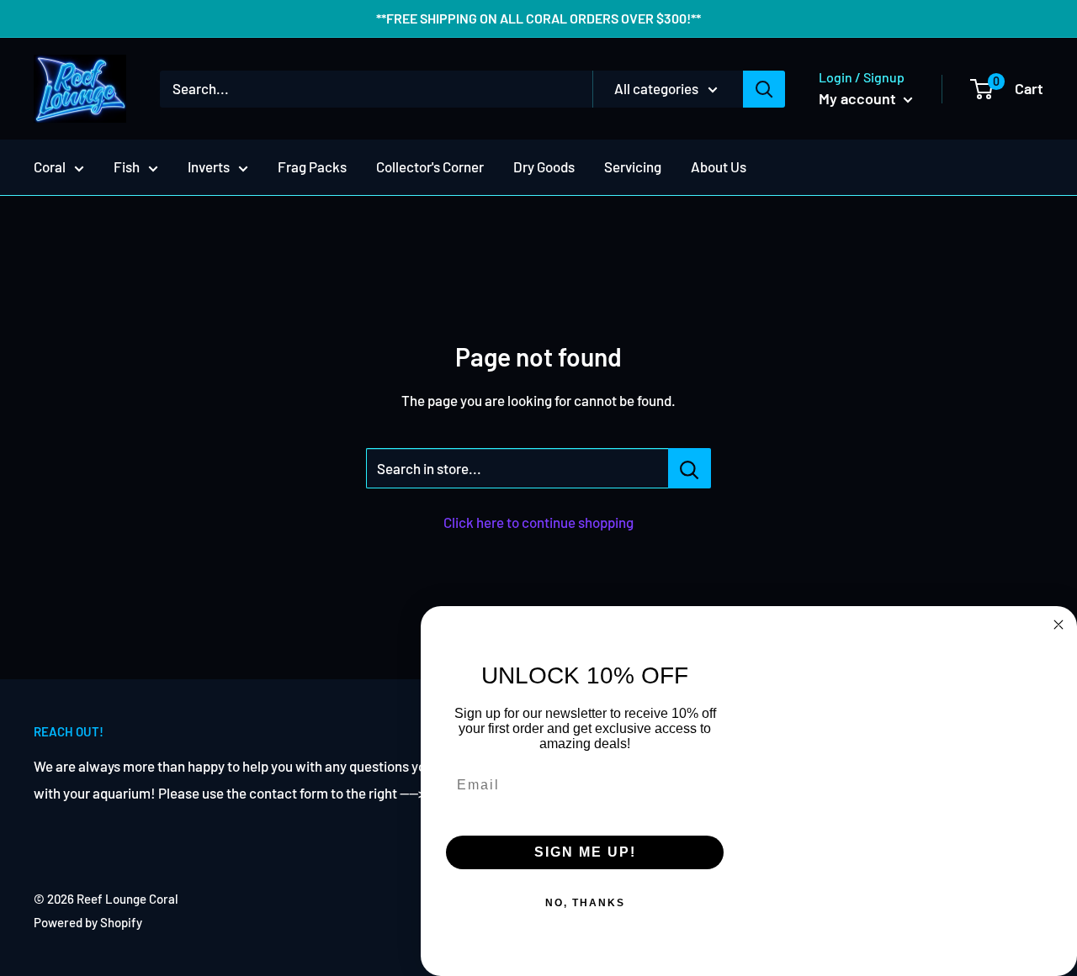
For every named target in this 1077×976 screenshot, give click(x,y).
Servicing (632, 166)
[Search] (764, 89)
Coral (50, 166)
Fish (127, 166)
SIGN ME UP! (585, 852)
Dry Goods (544, 166)
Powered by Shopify (88, 922)
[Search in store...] (689, 468)
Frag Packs (312, 166)
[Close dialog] (1058, 625)
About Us (718, 166)
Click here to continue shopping (538, 522)
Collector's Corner (430, 166)
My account (859, 98)
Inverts (209, 166)
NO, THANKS (585, 903)
